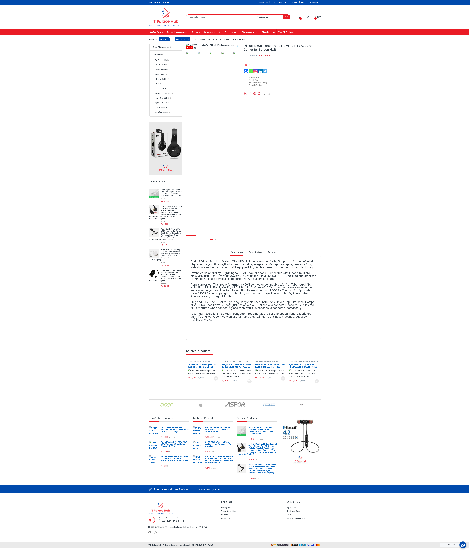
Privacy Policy (226, 507)
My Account (316, 2)
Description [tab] (236, 252)
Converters (208, 32)
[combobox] (220, 16)
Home (151, 39)
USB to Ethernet (162, 107)
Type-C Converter (182, 39)
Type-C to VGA (162, 103)
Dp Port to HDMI (162, 60)
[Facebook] (246, 71)
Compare (225, 515)
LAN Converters (162, 88)
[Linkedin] (260, 71)
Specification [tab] (255, 252)
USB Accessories (249, 32)
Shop (296, 2)
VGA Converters (162, 112)
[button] (238, 46)
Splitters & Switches (203, 361)
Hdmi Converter (163, 70)
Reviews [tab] (272, 252)
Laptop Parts (155, 32)
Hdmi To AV (161, 74)
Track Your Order (280, 2)
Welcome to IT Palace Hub (159, 2)
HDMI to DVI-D (162, 79)
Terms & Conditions (229, 511)
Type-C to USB (163, 98)
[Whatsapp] (251, 71)
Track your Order (294, 511)
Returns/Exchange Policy (297, 518)
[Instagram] (255, 71)
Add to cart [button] (216, 378)
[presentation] (320, 405)
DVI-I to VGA (161, 65)
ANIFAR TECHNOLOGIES (202, 545)
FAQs (303, 2)
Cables (195, 32)
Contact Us (263, 2)
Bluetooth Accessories (177, 32)
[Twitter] (265, 71)
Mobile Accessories (227, 32)
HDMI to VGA (161, 84)
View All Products (286, 32)
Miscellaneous (268, 32)
